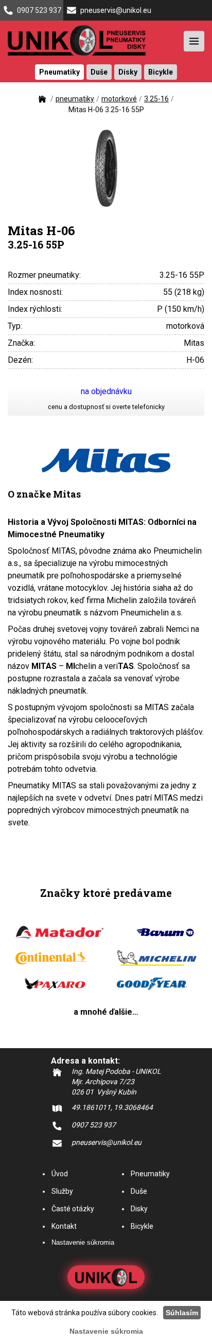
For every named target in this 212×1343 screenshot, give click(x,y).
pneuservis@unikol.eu (115, 10)
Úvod (59, 1174)
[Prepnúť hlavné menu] (194, 41)
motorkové (119, 99)
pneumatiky (75, 99)
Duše (139, 1191)
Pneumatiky (150, 1174)
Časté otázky (72, 1209)
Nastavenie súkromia (82, 1242)
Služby (62, 1191)
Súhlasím (182, 1313)
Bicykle (142, 1226)
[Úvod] (42, 102)
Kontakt (64, 1226)
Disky (139, 1209)
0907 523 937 (39, 10)
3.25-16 (156, 99)
